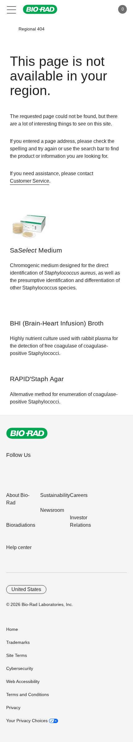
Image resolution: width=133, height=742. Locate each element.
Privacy (13, 707)
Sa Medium (36, 250)
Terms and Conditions (27, 694)
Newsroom (52, 510)
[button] (9, 29)
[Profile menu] (101, 9)
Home (12, 629)
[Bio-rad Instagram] (50, 468)
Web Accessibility (23, 681)
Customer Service (29, 181)
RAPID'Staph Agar (37, 379)
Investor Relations (80, 521)
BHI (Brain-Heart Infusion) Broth (57, 323)
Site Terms (16, 655)
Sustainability (55, 495)
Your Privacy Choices (27, 720)
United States (26, 589)
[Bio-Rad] (27, 433)
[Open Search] (88, 9)
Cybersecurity (19, 668)
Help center (19, 547)
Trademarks (18, 642)
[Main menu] (11, 9)
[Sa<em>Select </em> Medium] (29, 229)
